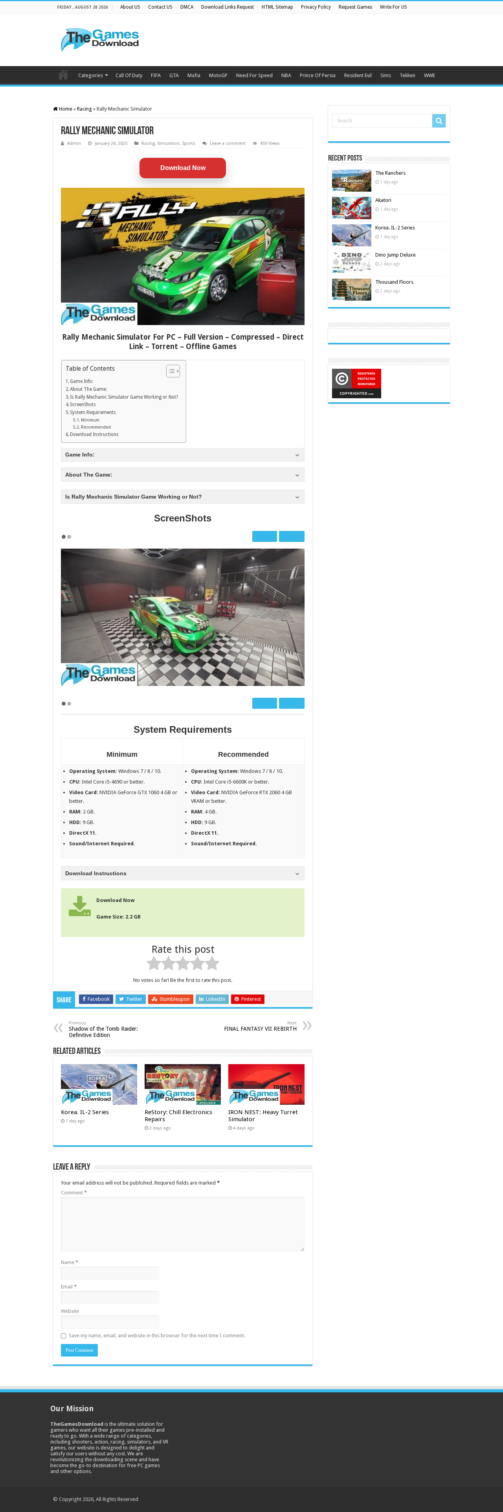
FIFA (156, 75)
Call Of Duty (129, 75)
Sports (188, 143)
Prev (265, 536)
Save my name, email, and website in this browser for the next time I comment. (157, 1335)
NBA (286, 75)
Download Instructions (94, 434)
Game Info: (81, 381)
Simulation (168, 143)
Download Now (183, 168)
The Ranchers (390, 173)
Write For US (393, 7)
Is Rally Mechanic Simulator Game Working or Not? (124, 397)
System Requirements (93, 412)
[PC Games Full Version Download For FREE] (100, 38)
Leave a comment (228, 143)
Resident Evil (358, 75)
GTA (174, 75)
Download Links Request (227, 7)
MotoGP (218, 75)
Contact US (160, 7)
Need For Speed (254, 75)
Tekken (407, 75)
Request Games (355, 7)
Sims (385, 75)
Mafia (193, 75)
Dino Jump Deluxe (395, 255)
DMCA (186, 7)
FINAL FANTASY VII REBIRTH (260, 1026)
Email (69, 1287)
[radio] (154, 964)
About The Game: (88, 389)
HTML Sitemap (277, 7)
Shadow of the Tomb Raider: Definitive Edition (103, 1029)
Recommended (96, 427)
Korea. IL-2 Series (85, 1112)
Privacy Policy (316, 7)
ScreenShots (83, 404)
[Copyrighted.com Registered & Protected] (356, 383)
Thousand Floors (394, 282)
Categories (90, 75)
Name (69, 1262)
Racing (84, 109)
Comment (74, 1193)
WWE (429, 75)
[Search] (439, 121)
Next (291, 536)
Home (63, 74)
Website (70, 1311)
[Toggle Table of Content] (169, 371)
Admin (74, 143)
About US (130, 7)
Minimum (90, 420)
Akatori (383, 200)
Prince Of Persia (318, 75)
